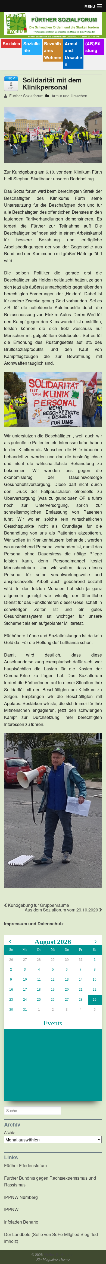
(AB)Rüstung (93, 47)
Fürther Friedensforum (25, 1165)
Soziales (11, 43)
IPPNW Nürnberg (21, 1197)
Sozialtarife (31, 47)
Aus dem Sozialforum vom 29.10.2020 (62, 910)
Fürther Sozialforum (25, 95)
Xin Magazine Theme (53, 1259)
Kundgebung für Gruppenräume (38, 905)
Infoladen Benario (21, 1222)
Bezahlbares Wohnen (52, 50)
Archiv (9, 1132)
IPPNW (11, 1209)
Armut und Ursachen (73, 54)
